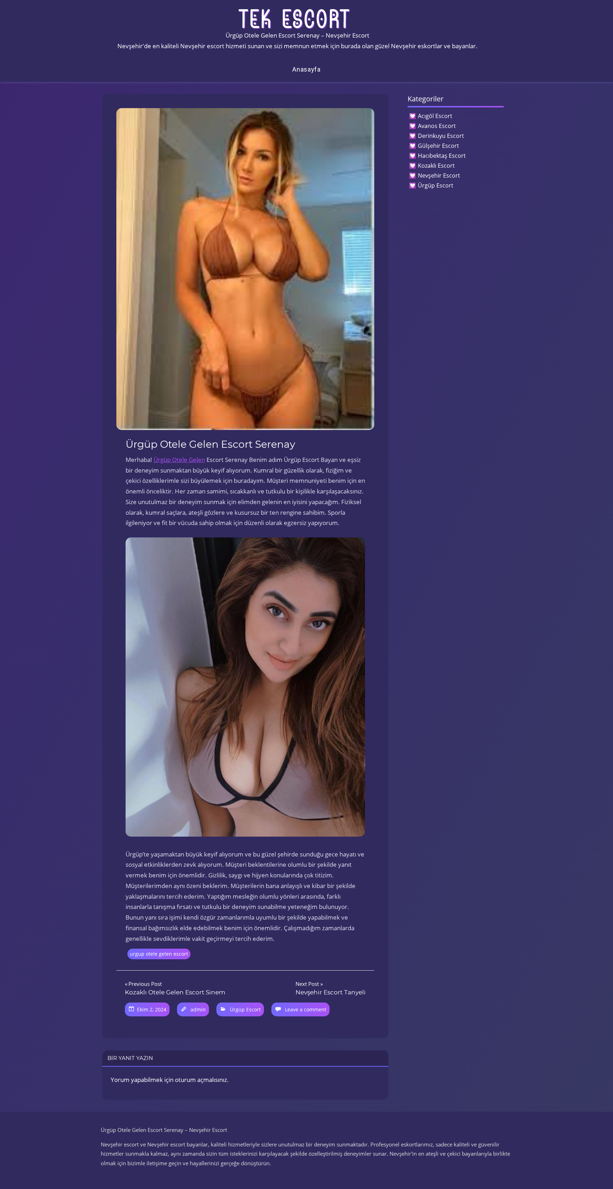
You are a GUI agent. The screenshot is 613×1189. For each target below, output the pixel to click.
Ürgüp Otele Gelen (179, 460)
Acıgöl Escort (435, 116)
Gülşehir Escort (438, 146)
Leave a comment (305, 1009)
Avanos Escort (437, 126)
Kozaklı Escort (436, 165)
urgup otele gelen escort (159, 953)
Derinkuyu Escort (441, 136)
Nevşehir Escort (439, 175)
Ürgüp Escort (245, 1009)
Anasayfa (306, 69)
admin (198, 1009)
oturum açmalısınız (201, 1080)
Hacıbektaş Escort (442, 156)
